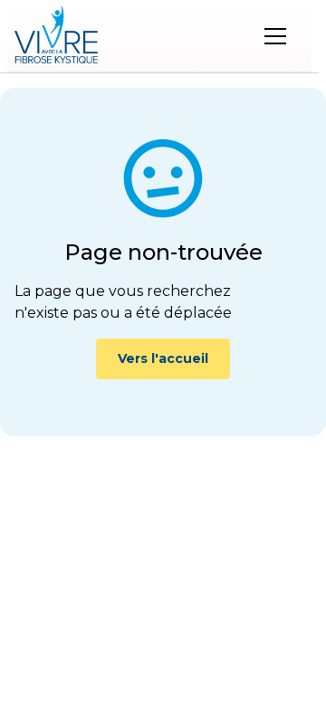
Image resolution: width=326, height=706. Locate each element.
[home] (56, 36)
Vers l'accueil (163, 358)
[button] (275, 36)
